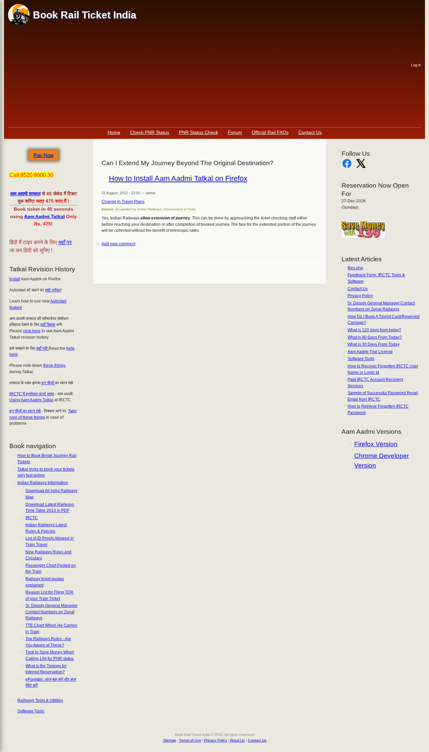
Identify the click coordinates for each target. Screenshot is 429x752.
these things (54, 365)
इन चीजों (48, 383)
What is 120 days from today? (374, 330)
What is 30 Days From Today (374, 344)
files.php (355, 268)
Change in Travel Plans (123, 201)
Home (114, 132)
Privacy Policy (360, 295)
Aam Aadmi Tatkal (44, 216)
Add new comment (118, 244)
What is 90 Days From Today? (375, 337)
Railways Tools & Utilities (40, 700)
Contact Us (310, 132)
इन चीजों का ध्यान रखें (25, 411)
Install (14, 279)
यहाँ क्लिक (47, 324)
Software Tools (30, 711)
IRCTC (31, 518)
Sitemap (169, 740)
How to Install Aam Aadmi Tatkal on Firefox (178, 178)
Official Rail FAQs (270, 132)
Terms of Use (190, 740)
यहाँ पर (65, 242)
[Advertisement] (210, 77)
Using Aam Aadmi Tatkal (31, 400)
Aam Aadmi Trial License (370, 351)
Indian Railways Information (42, 482)
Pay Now (44, 155)
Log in (416, 65)
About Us (237, 740)
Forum (235, 132)
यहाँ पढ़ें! (42, 348)
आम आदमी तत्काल (25, 193)
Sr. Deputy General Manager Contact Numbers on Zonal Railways (51, 611)
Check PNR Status (149, 132)
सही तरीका (53, 290)
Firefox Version (375, 444)
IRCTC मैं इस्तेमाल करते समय (31, 394)
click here (32, 331)
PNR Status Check (198, 132)
